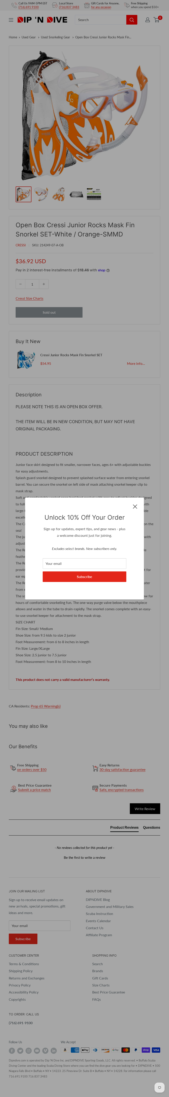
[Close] (135, 506)
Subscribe (84, 576)
